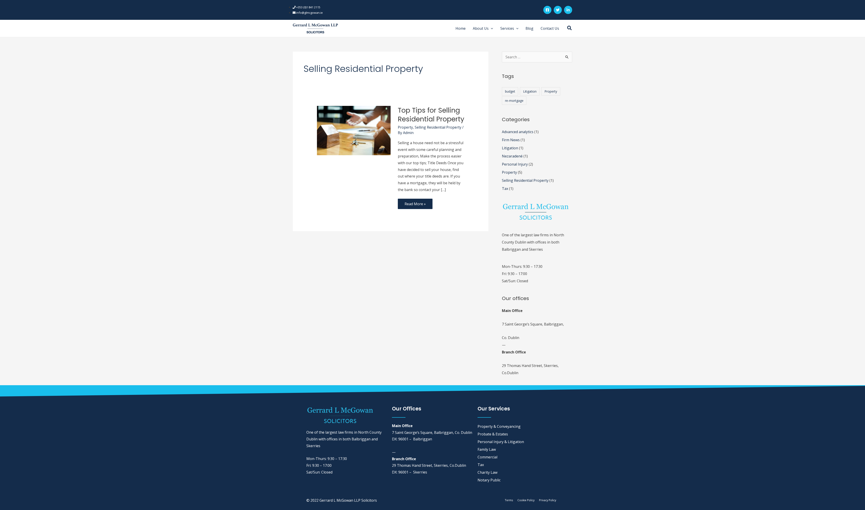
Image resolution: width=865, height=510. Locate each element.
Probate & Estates (493, 434)
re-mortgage (514, 100)
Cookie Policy (526, 500)
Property (405, 127)
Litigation (530, 91)
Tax (505, 188)
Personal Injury (515, 164)
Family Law (487, 449)
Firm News (511, 139)
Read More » (415, 202)
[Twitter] (558, 10)
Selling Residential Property (438, 127)
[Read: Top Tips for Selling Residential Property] (354, 130)
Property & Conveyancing (499, 426)
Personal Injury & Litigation (501, 441)
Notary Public (489, 480)
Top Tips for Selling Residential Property (431, 114)
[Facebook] (547, 10)
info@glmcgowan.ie (309, 13)
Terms (509, 500)
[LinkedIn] (568, 10)
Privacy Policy (547, 500)
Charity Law (487, 472)
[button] (491, 28)
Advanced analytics (517, 131)
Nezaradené (512, 156)
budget (510, 91)
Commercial (487, 457)
